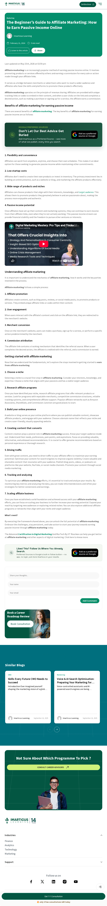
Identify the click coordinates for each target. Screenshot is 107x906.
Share (39, 50)
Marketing (10, 853)
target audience (86, 192)
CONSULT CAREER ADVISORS (50, 767)
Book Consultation (20, 623)
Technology (11, 849)
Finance (9, 841)
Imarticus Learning (23, 35)
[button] (57, 729)
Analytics (9, 845)
